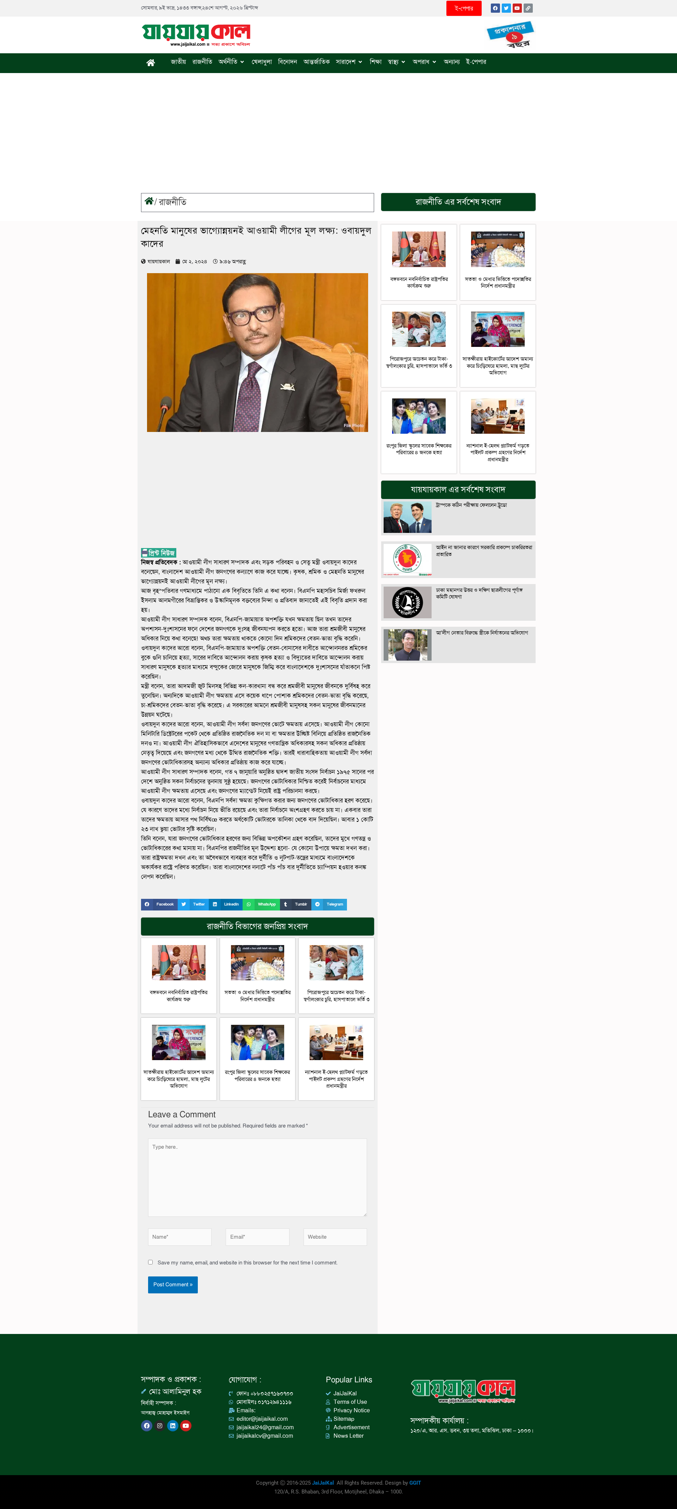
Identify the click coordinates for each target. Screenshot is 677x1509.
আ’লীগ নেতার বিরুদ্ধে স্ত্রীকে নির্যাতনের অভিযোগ (482, 632)
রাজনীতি (173, 202)
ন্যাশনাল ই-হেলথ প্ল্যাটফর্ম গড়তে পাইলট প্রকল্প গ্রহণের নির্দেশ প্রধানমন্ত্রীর (336, 1079)
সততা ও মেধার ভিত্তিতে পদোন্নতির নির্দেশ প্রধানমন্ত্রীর (258, 996)
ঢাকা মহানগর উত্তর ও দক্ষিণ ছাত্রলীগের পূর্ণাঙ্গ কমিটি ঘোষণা (479, 594)
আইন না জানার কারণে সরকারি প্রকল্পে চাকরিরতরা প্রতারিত (484, 551)
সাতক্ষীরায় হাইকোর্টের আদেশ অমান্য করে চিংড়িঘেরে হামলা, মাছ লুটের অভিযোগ (179, 1079)
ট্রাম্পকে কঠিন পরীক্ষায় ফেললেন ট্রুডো (471, 505)
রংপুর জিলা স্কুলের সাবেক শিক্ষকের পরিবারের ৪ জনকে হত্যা (257, 1076)
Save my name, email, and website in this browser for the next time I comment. (247, 1262)
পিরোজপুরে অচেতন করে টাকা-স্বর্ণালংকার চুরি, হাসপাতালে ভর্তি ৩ (337, 996)
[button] (159, 904)
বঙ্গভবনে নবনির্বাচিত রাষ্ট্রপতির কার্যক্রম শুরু (178, 996)
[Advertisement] (338, 126)
